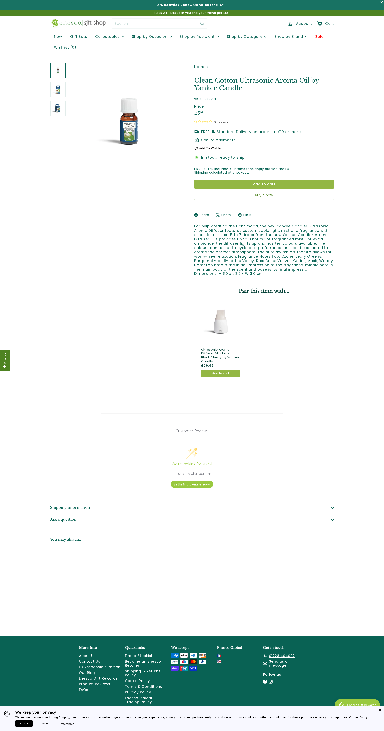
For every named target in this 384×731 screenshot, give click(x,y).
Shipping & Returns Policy (143, 673)
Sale (319, 36)
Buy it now (264, 195)
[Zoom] (129, 123)
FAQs (83, 689)
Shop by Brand (289, 36)
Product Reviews (94, 684)
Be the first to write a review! (192, 484)
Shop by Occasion (150, 36)
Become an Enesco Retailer (143, 663)
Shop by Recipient (198, 36)
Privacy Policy (138, 692)
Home (200, 67)
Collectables (108, 36)
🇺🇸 (219, 661)
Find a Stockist (139, 655)
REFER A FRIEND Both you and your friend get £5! (191, 13)
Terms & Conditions (143, 686)
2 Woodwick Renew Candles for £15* (190, 5)
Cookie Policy (137, 680)
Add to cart (220, 373)
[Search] (202, 23)
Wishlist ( (64, 47)
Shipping (201, 172)
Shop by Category (245, 36)
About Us (87, 655)
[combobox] (159, 23)
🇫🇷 (219, 655)
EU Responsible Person (100, 667)
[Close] (380, 710)
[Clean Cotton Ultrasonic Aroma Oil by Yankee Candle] (72, 586)
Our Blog (87, 672)
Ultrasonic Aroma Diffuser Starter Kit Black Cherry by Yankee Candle (220, 355)
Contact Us (89, 661)
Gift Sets (78, 36)
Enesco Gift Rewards (98, 678)
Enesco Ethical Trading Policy (138, 700)
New (58, 36)
